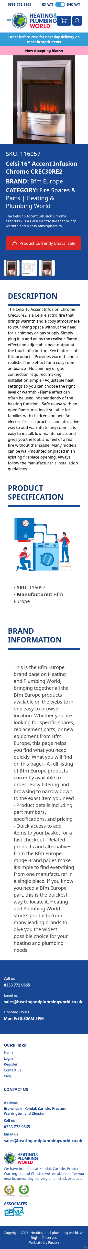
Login (8, 1058)
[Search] (77, 21)
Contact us (12, 1070)
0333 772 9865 (19, 4)
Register (11, 1064)
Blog (7, 1076)
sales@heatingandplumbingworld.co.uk (43, 1001)
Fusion (53, 1242)
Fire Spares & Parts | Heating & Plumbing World (41, 198)
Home (8, 1052)
